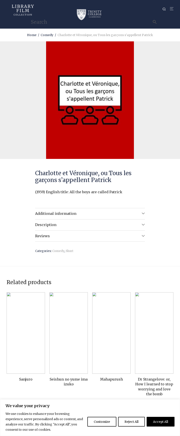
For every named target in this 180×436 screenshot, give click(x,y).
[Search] (165, 9)
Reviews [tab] (42, 236)
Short (69, 251)
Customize (102, 422)
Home (31, 35)
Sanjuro (25, 379)
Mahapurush (111, 379)
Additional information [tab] (55, 213)
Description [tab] (45, 225)
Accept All (160, 422)
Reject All (131, 422)
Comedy (47, 35)
